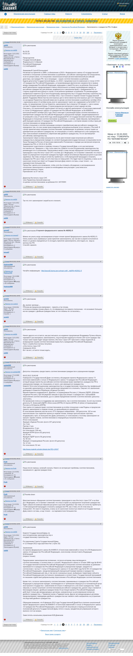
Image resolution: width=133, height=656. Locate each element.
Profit (5, 462)
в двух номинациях (121, 58)
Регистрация (122, 5)
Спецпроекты (86, 14)
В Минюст (29, 186)
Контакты (111, 647)
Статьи (105, 14)
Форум (122, 14)
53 (84, 32)
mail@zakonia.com (63, 648)
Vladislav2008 (8, 264)
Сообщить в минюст (92, 649)
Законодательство (92, 647)
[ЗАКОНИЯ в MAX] (123, 66)
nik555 (6, 45)
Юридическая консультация (35, 27)
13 (80, 32)
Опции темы (78, 37)
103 (88, 32)
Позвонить (112, 120)
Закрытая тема (10, 33)
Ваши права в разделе (53, 634)
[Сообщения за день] (6, 27)
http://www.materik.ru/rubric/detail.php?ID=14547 (41, 449)
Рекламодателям (113, 643)
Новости (68, 14)
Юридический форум (18, 27)
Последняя (98, 32)
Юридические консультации (24, 14)
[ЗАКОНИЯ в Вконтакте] (114, 66)
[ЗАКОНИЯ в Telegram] (120, 66)
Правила (89, 645)
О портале (111, 645)
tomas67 (6, 230)
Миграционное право (52, 27)
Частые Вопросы (91, 643)
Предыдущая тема (47, 630)
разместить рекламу (112, 187)
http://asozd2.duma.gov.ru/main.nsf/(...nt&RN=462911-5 (61, 271)
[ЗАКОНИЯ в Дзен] (117, 66)
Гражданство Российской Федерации (73, 27)
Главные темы (49, 14)
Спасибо (40, 186)
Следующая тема (59, 630)
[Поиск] (2, 27)
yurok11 (6, 299)
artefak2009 (7, 365)
